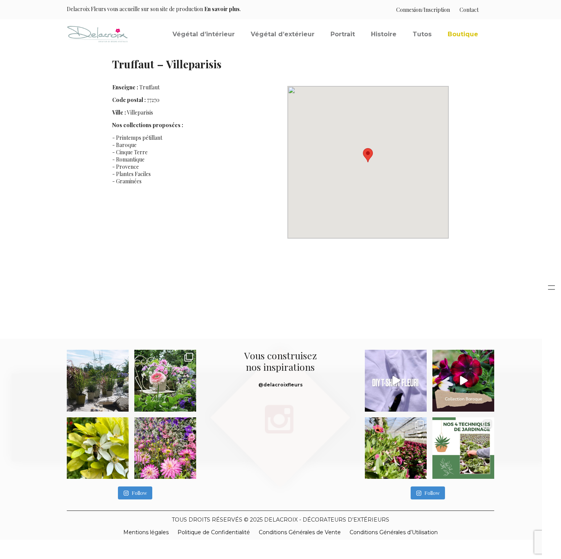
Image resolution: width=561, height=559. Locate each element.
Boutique (463, 34)
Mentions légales (146, 532)
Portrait (342, 34)
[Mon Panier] (486, 9)
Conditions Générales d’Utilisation (394, 532)
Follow (139, 493)
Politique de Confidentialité (213, 532)
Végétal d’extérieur (282, 34)
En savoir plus (222, 9)
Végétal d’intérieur (203, 34)
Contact (469, 9)
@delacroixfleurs (280, 385)
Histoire (384, 34)
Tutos (422, 34)
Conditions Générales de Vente (300, 532)
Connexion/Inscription (423, 9)
